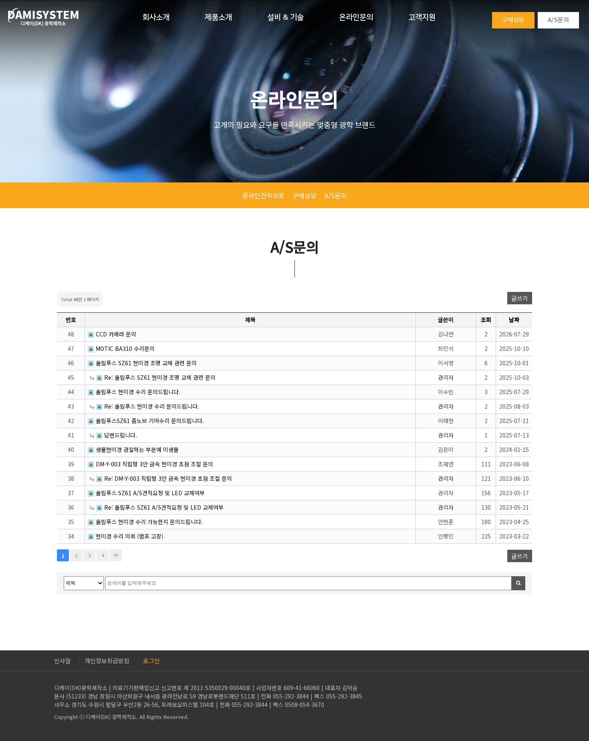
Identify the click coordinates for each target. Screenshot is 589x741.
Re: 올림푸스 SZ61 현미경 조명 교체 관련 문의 (159, 377)
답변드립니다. (120, 435)
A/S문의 (558, 19)
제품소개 (218, 17)
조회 (486, 320)
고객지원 (422, 17)
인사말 (62, 660)
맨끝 (116, 555)
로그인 (151, 660)
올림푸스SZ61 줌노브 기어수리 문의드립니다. (149, 421)
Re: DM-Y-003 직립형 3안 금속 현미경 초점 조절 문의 (167, 478)
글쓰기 (519, 298)
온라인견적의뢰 (263, 195)
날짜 (514, 320)
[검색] (518, 583)
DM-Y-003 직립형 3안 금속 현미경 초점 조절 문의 (153, 464)
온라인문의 (356, 17)
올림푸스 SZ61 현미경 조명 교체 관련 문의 (145, 363)
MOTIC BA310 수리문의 (124, 348)
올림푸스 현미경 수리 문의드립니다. (137, 392)
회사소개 (155, 17)
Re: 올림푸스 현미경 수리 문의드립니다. (151, 406)
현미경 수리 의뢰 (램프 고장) (128, 536)
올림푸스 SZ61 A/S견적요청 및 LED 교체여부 (149, 493)
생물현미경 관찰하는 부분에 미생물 (136, 449)
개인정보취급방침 (107, 660)
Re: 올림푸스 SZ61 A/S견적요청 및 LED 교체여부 (163, 507)
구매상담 (513, 19)
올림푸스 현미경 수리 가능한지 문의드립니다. (148, 522)
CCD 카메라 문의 (115, 334)
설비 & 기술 (285, 17)
